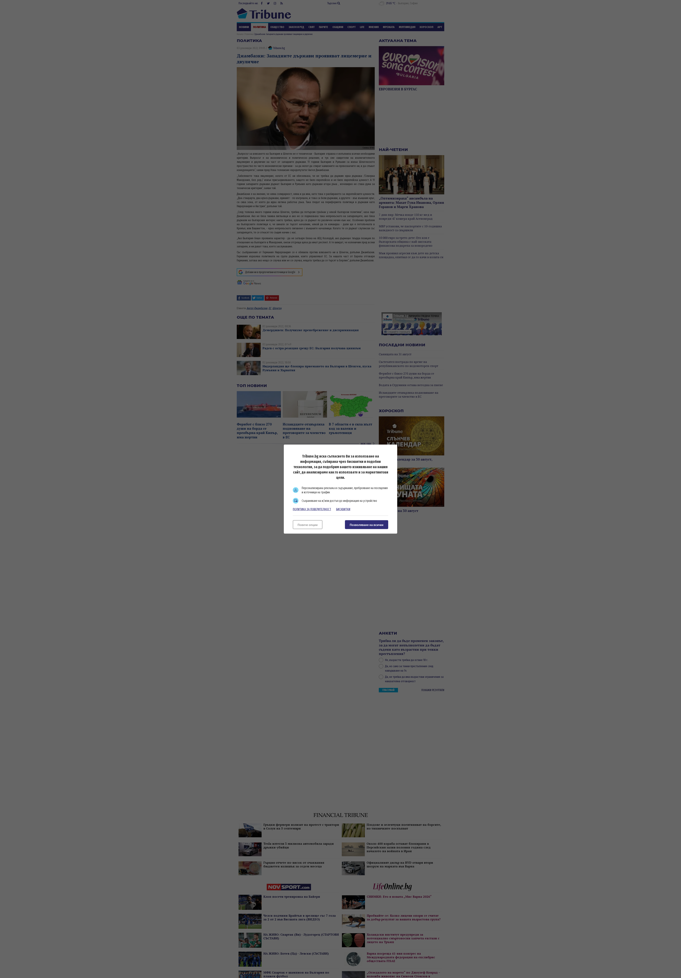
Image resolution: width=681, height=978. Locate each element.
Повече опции (308, 524)
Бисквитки (343, 509)
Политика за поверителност (312, 509)
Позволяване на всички (366, 524)
